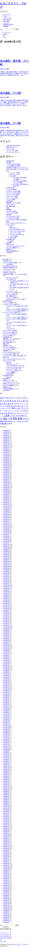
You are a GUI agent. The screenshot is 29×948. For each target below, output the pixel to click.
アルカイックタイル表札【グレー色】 (17, 306)
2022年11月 (6, 506)
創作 (7, 221)
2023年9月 (6, 489)
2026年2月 (6, 440)
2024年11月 (6, 465)
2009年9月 (6, 771)
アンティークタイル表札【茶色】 (16, 317)
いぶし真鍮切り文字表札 (13, 166)
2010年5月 (6, 757)
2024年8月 (6, 470)
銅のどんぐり (14, 421)
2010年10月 (6, 749)
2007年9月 (6, 809)
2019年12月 (6, 564)
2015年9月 (6, 650)
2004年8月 (6, 871)
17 (2, 936)
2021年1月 (6, 543)
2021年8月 (6, 531)
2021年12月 (6, 524)
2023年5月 (6, 496)
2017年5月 (6, 616)
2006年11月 (6, 826)
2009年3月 (6, 781)
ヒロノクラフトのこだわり (17, 231)
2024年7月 (6, 472)
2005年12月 (6, 845)
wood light (9, 252)
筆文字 (24, 419)
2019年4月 (6, 578)
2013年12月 (6, 685)
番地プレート (10, 244)
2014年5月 (6, 677)
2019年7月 (6, 573)
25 (4, 938)
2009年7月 (6, 774)
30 (1, 939)
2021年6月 (6, 534)
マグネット (19, 413)
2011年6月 (6, 736)
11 (4, 934)
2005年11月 (6, 846)
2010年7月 (6, 754)
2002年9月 (6, 910)
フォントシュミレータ (12, 152)
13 (7, 934)
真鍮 (19, 418)
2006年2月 (6, 841)
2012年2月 (6, 722)
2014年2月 (6, 682)
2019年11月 (6, 566)
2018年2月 (6, 601)
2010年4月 (6, 759)
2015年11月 (6, 647)
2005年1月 (6, 863)
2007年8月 (6, 811)
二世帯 (7, 416)
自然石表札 (9, 201)
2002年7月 (6, 913)
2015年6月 (6, 655)
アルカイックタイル (15, 398)
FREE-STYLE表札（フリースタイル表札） (15, 274)
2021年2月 (6, 541)
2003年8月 (6, 892)
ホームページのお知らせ (17, 234)
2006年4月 (6, 838)
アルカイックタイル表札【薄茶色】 (16, 309)
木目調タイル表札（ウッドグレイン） (17, 167)
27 (7, 938)
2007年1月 (6, 823)
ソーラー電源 (10, 408)
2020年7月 (6, 553)
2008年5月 (6, 798)
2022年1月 (6, 522)
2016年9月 (6, 630)
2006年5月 (6, 836)
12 (5, 934)
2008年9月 (6, 791)
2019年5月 (6, 576)
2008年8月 (6, 793)
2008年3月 (6, 801)
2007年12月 (6, 806)
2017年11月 (6, 606)
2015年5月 (6, 657)
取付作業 (9, 242)
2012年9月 (6, 710)
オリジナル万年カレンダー (17, 229)
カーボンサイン (7, 271)
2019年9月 (6, 569)
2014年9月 (6, 670)
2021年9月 (6, 529)
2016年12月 (6, 625)
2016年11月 (6, 626)
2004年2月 (6, 882)
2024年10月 (6, 467)
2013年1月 (6, 704)
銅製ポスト (9, 249)
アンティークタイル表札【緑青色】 (16, 319)
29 (10, 938)
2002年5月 (6, 917)
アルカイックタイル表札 (13, 191)
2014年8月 (6, 672)
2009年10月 (6, 769)
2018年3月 (6, 600)
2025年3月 (6, 459)
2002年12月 (6, 905)
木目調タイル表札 (8, 272)
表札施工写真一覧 (8, 24)
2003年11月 (6, 887)
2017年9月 (6, 610)
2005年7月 (6, 853)
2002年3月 (6, 920)
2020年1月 (6, 563)
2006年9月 (6, 830)
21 (9, 936)
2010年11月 (6, 747)
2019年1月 (6, 583)
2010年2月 (6, 762)
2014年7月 (6, 673)
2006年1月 (6, 843)
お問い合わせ (7, 19)
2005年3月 (6, 860)
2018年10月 (6, 588)
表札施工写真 (10, 161)
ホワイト (12, 413)
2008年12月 (6, 786)
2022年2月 (6, 521)
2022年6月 (6, 514)
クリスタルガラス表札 (12, 218)
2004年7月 (6, 873)
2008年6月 (6, 796)
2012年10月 (6, 709)
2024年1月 (6, 482)
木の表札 (9, 162)
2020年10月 (6, 548)
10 (2, 934)
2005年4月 (6, 858)
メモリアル (9, 328)
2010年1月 (6, 764)
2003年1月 (6, 903)
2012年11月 (6, 707)
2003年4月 (6, 898)
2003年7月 (6, 893)
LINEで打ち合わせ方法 (13, 145)
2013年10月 (6, 689)
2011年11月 (6, 727)
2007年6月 (6, 814)
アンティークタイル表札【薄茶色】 (16, 314)
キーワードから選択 (12, 150)
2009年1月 (6, 784)
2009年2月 (6, 783)
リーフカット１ (10, 291)
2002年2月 (6, 922)
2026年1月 (6, 442)
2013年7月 (6, 694)
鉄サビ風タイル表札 (9, 266)
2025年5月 (6, 455)
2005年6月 (6, 855)
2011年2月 (6, 742)
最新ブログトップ (11, 147)
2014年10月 (6, 668)
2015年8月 (6, 652)
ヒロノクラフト (10, 224)
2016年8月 (6, 632)
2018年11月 (6, 586)
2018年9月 (6, 590)
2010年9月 (6, 751)
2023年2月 (6, 501)
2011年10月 (6, 729)
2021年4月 (6, 538)
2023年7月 (6, 492)
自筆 (5, 421)
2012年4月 (6, 719)
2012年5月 (6, 717)
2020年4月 (6, 558)
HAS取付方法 (10, 187)
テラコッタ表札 (10, 199)
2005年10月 (6, 848)
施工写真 (5, 259)
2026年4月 (6, 437)
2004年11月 (6, 866)
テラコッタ (24, 408)
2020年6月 (6, 554)
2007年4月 (6, 818)
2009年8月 (6, 772)
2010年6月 (6, 756)
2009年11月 (6, 767)
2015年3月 (6, 660)
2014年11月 (6, 667)
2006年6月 (6, 835)
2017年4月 (6, 618)
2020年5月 (6, 556)
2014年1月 (6, 684)
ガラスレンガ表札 (11, 211)
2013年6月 (6, 695)
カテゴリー (6, 22)
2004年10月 (6, 868)
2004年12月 (6, 865)
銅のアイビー (21, 421)
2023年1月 (6, 502)
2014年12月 (6, 665)
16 (1, 936)
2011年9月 (6, 731)
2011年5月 (6, 737)
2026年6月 (6, 433)
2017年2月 (6, 621)
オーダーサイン (10, 204)
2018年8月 (6, 591)
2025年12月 (6, 444)
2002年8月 (6, 912)
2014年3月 (6, 680)
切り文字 (16, 416)
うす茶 (6, 398)
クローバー (18, 403)
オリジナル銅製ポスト (12, 247)
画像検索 (5, 26)
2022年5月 (6, 516)
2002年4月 (6, 918)
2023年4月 (6, 497)
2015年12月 (6, 645)
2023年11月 (6, 486)
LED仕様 (9, 264)
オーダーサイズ (6, 403)
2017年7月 (6, 613)
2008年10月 (6, 789)
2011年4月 (6, 739)
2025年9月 (6, 449)
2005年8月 (6, 851)
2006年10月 (6, 828)
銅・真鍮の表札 (10, 206)
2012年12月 (6, 705)
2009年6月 (6, 776)
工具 (9, 418)
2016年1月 (6, 643)
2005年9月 (6, 850)
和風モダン (24, 416)
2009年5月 (6, 778)
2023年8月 (6, 491)
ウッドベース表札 (15, 172)
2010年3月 (6, 761)
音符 (9, 423)
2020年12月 (6, 544)
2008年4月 (6, 799)
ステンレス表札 (10, 294)
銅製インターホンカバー (10, 383)
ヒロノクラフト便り (15, 232)
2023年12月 (6, 484)
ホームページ (7, 14)
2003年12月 (6, 885)
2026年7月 (6, 432)
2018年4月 (6, 598)
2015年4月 (6, 658)
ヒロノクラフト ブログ (19, 944)
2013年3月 (6, 700)
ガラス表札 (13, 176)
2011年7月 (6, 734)
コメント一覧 (7, 17)
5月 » (5, 941)
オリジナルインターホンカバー (15, 246)
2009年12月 (6, 766)
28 (9, 938)
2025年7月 (6, 452)
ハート (12, 410)
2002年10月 (6, 908)
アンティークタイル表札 (13, 192)
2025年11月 (6, 445)
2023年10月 (6, 487)
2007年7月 (6, 813)
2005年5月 (6, 856)
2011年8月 (6, 732)
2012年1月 (6, 724)
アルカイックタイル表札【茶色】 (16, 310)
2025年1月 (6, 462)
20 (7, 936)
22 (10, 936)
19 (5, 936)
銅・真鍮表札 (10, 296)
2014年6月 (6, 675)
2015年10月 (6, 648)
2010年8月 (6, 752)
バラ (15, 410)
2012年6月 (6, 715)
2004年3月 (6, 880)
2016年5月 (6, 637)
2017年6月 (6, 615)
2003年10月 (6, 888)
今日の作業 (13, 237)
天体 (1, 419)
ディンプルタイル (5, 410)
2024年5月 (6, 475)
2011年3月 (6, 741)
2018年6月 (6, 595)
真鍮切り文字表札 (8, 267)
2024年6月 (6, 474)
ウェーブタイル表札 (12, 213)
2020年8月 (6, 551)
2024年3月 (6, 479)
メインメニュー (4, 11)
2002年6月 (6, 915)
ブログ (5, 16)
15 (10, 934)
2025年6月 (6, 454)
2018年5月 (6, 596)
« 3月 (1, 941)
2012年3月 (6, 720)
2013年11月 (6, 687)
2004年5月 (6, 877)
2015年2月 (6, 662)
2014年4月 (6, 678)
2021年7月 (6, 532)
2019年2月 (6, 581)
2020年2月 (6, 561)
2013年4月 (6, 699)
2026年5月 (6, 435)
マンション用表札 (11, 189)
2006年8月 (6, 831)
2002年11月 (6, 907)
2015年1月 (6, 663)
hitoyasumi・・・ (14, 227)
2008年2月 (6, 803)
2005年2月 (6, 861)
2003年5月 (6, 897)
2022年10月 (6, 507)
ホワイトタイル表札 (12, 196)
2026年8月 (6, 430)
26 (5, 938)
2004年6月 (6, 875)
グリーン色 (24, 403)
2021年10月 (6, 527)
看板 (7, 207)
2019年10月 (6, 568)
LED (1, 398)
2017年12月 (6, 605)
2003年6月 (6, 895)
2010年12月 (6, 746)
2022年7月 (6, 512)
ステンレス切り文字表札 (13, 164)
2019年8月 (6, 571)
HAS (11, 226)
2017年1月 (6, 623)
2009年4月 (6, 779)
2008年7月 (6, 794)
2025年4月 (6, 457)
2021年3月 (6, 539)
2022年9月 (6, 509)
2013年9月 (6, 690)
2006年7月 (6, 833)
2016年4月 (6, 638)
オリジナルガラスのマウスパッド (16, 223)
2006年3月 (6, 840)
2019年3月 (6, 579)
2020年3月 (6, 559)
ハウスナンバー (7, 269)
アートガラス (23, 401)
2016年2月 (6, 642)
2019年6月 (6, 574)
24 (2, 938)
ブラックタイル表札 (12, 197)
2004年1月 (6, 883)
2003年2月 (6, 902)
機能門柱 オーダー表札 (13, 202)
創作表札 (9, 209)
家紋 (5, 418)
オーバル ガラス (15, 174)
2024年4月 (6, 477)
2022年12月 (6, 504)
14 (9, 934)
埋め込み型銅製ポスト (12, 251)
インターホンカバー (9, 382)
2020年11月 (6, 546)
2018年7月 (6, 593)
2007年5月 (6, 816)
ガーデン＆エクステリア (13, 216)
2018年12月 (6, 585)
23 (1, 938)
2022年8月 (6, 511)
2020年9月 (6, 549)
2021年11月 (6, 526)
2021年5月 (6, 536)
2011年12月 (6, 725)
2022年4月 (6, 517)
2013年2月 (6, 702)
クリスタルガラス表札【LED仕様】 (16, 219)
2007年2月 (6, 821)
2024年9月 (6, 469)
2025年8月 (6, 450)
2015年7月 (6, 653)
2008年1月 (6, 804)
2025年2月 (6, 460)
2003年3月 (6, 900)
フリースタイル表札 (12, 292)
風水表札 (9, 214)
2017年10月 (6, 608)
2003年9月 (6, 890)
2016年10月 (6, 628)
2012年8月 (6, 712)
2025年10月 (6, 447)
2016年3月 (6, 640)
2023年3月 (6, 499)
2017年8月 (6, 611)
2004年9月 (6, 870)
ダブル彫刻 (17, 408)
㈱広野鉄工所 (10, 239)
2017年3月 (6, 620)
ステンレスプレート (15, 406)
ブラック (20, 410)
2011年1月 (6, 744)
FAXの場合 (6, 21)
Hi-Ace (11, 241)
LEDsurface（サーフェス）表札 (15, 299)
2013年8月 (6, 692)
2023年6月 (6, 494)
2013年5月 (6, 697)
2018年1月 (6, 603)
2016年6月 (6, 635)
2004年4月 (6, 878)
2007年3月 (6, 819)
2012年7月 (6, 714)
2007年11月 (6, 808)
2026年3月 (6, 439)
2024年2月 (6, 480)
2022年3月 (6, 519)
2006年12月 (6, 824)
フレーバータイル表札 (12, 194)
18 (4, 936)
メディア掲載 (13, 236)
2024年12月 (6, 464)
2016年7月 (6, 633)
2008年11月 (6, 788)
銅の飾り (5, 423)
